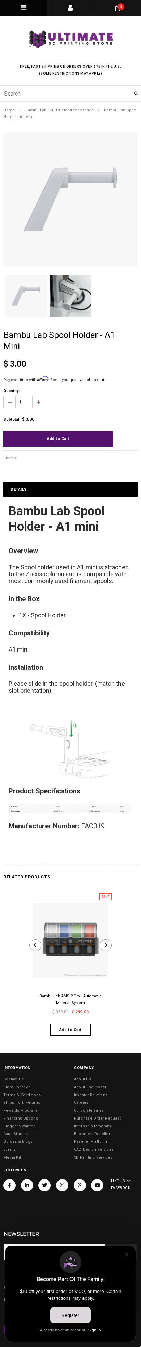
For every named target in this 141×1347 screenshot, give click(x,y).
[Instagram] (62, 1185)
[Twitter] (44, 1185)
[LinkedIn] (27, 1185)
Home (9, 110)
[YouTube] (97, 1185)
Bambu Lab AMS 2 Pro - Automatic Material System (71, 999)
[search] (70, 93)
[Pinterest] (80, 1185)
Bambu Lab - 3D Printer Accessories (59, 110)
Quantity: (11, 390)
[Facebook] (9, 1185)
